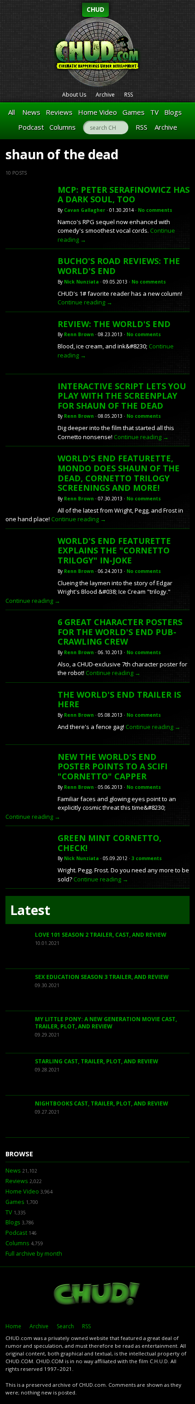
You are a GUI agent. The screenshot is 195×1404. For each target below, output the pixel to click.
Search (65, 1326)
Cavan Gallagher (84, 210)
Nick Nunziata (81, 282)
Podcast (31, 127)
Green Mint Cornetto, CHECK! (109, 842)
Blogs (173, 112)
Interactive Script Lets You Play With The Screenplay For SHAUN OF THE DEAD (122, 396)
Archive (105, 94)
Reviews (59, 112)
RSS (128, 94)
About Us (74, 94)
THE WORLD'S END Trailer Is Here (119, 699)
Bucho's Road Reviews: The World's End (119, 265)
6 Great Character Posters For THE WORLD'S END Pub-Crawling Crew (120, 631)
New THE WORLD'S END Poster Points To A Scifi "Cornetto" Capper (112, 766)
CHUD (95, 9)
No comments (155, 210)
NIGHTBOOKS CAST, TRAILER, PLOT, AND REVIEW (101, 1103)
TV (154, 112)
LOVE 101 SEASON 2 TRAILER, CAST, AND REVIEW (100, 935)
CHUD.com (97, 1294)
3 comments (147, 858)
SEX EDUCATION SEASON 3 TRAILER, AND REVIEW (102, 977)
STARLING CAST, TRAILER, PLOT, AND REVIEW (96, 1061)
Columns (62, 127)
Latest (30, 910)
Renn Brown (79, 334)
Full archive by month (33, 1253)
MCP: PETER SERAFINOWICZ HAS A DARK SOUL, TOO (124, 194)
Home (13, 1326)
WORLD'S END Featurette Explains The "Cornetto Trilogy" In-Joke (114, 550)
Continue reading (85, 302)
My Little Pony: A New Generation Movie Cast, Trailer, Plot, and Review (106, 1022)
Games (133, 112)
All (11, 112)
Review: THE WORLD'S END (114, 323)
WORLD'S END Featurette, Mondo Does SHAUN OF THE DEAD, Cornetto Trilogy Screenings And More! (119, 473)
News (31, 112)
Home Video (97, 112)
